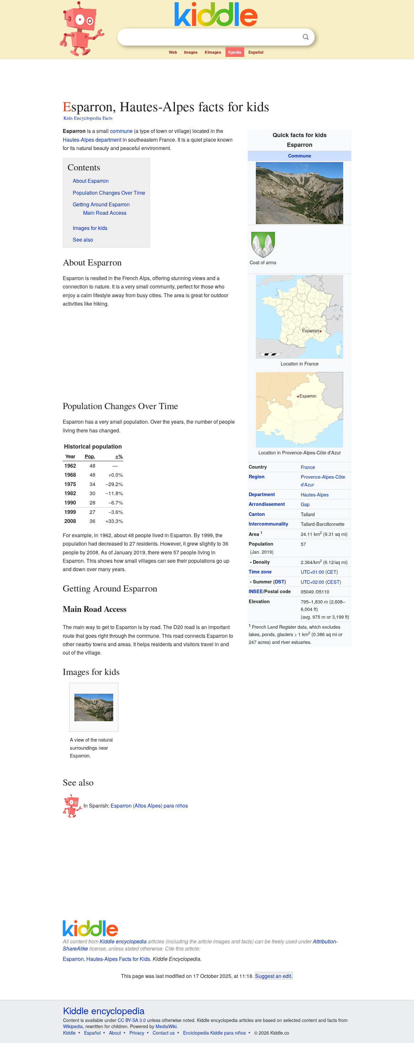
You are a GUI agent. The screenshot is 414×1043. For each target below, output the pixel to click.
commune (121, 131)
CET (331, 571)
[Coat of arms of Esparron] (263, 243)
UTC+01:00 (312, 571)
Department (262, 494)
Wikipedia (73, 1026)
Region (257, 476)
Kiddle (69, 1032)
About (115, 1032)
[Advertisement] (207, 77)
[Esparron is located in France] (299, 315)
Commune (299, 155)
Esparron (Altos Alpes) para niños (149, 805)
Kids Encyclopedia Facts (88, 117)
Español (255, 52)
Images (191, 52)
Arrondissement (267, 504)
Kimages (213, 52)
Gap (305, 504)
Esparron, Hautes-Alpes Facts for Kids (106, 958)
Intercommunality (268, 523)
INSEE (256, 591)
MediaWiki (166, 1026)
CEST (333, 581)
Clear (292, 37)
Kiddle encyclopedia (123, 941)
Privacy (136, 1032)
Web (173, 52)
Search (305, 37)
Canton (257, 514)
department (108, 139)
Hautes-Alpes (315, 494)
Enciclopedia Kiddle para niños (214, 1032)
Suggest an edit (273, 975)
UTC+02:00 (312, 581)
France (308, 466)
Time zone (260, 571)
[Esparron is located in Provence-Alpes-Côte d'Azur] (299, 409)
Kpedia (234, 52)
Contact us (164, 1032)
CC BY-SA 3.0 (132, 1020)
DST (279, 581)
